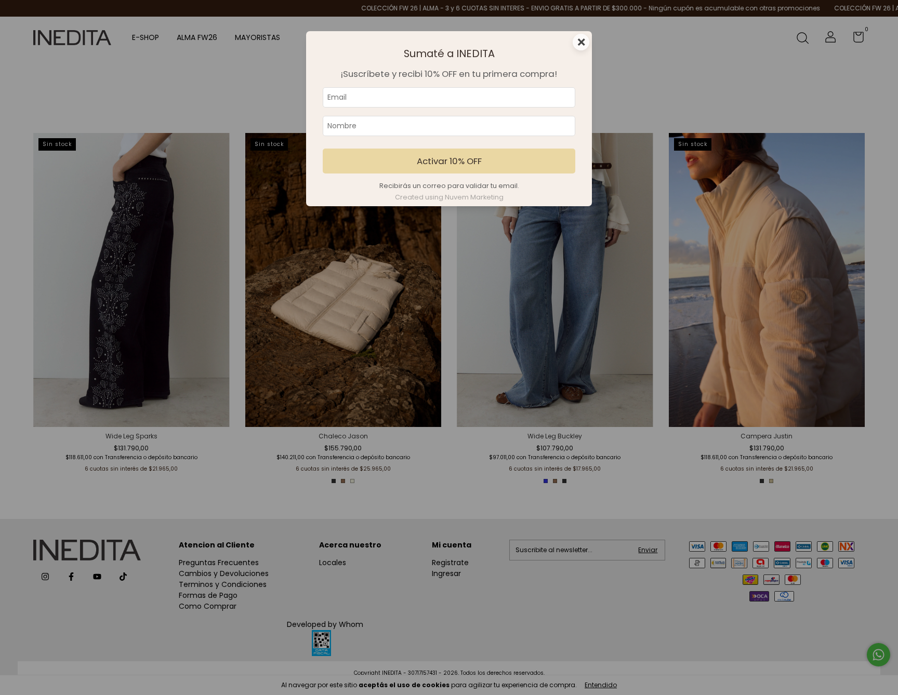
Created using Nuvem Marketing (449, 197)
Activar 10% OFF (449, 161)
